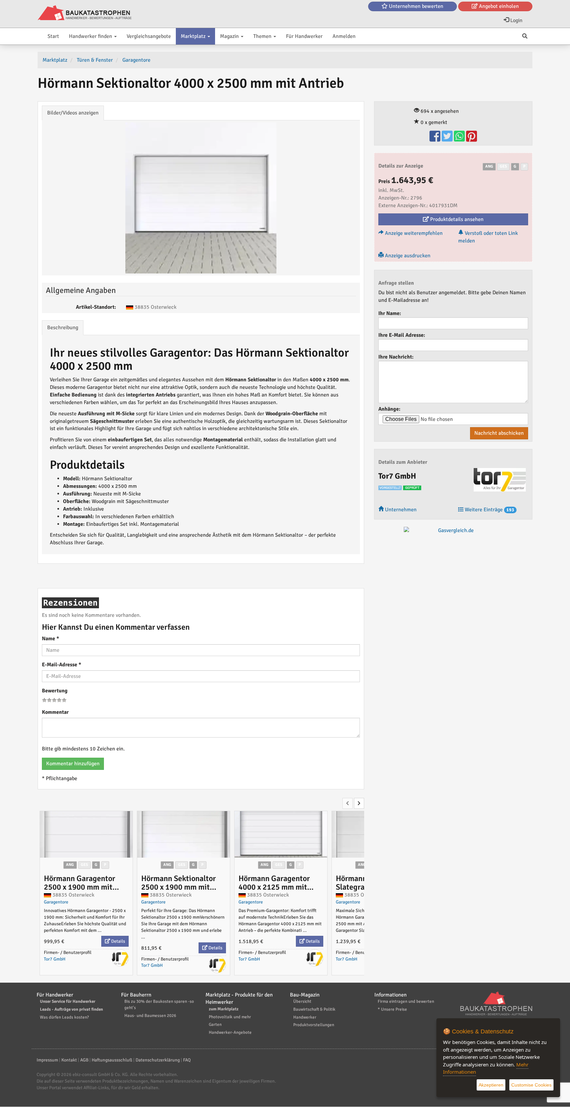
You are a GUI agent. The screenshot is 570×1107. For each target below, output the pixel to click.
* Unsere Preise (392, 1009)
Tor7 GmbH (54, 959)
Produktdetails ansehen (456, 219)
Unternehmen (400, 509)
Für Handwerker (304, 36)
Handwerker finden (91, 36)
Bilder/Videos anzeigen (73, 113)
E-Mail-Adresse (61, 664)
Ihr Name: (389, 313)
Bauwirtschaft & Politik (314, 1009)
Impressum (47, 1060)
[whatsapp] (460, 139)
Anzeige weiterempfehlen (413, 233)
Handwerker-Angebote (230, 1032)
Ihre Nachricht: (396, 357)
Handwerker (304, 1017)
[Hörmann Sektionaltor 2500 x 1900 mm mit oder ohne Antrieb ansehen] (183, 834)
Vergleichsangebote (149, 36)
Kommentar (55, 712)
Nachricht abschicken (499, 433)
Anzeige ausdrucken (407, 255)
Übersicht (302, 1001)
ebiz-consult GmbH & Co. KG (100, 1074)
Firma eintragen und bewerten (406, 1001)
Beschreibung (62, 327)
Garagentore (56, 902)
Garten (215, 1024)
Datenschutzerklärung (158, 1060)
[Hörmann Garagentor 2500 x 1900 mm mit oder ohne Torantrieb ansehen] (86, 834)
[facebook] (435, 139)
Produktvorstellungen (313, 1025)
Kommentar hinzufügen (73, 763)
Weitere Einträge (488, 509)
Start (53, 36)
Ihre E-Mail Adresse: (401, 335)
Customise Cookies (531, 1085)
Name (50, 638)
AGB (84, 1060)
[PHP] (85, 13)
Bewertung (55, 690)
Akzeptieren (491, 1085)
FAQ (187, 1060)
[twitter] (448, 139)
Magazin (230, 36)
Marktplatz (194, 36)
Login (515, 20)
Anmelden (344, 36)
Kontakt (69, 1060)
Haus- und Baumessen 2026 (150, 1015)
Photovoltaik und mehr (230, 1017)
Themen (263, 36)
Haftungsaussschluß (112, 1060)
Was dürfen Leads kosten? (64, 1017)
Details (117, 941)
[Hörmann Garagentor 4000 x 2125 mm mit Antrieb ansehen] (281, 834)
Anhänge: (389, 409)
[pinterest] (471, 139)
